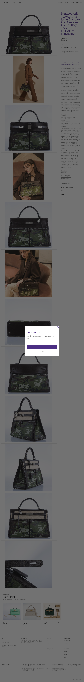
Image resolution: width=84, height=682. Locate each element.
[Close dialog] (58, 327)
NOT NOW (42, 351)
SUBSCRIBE (42, 346)
